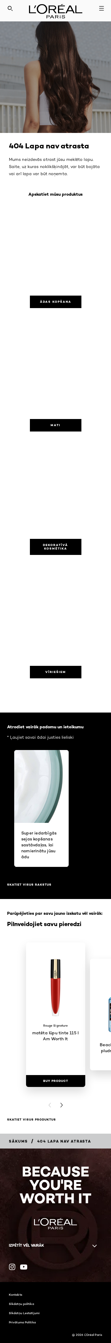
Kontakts (15, 1294)
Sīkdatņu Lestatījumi (24, 1313)
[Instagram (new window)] (12, 1267)
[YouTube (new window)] (23, 1267)
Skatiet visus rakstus (29, 885)
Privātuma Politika (22, 1322)
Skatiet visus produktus (31, 1119)
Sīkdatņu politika (21, 1304)
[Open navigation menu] (101, 8)
